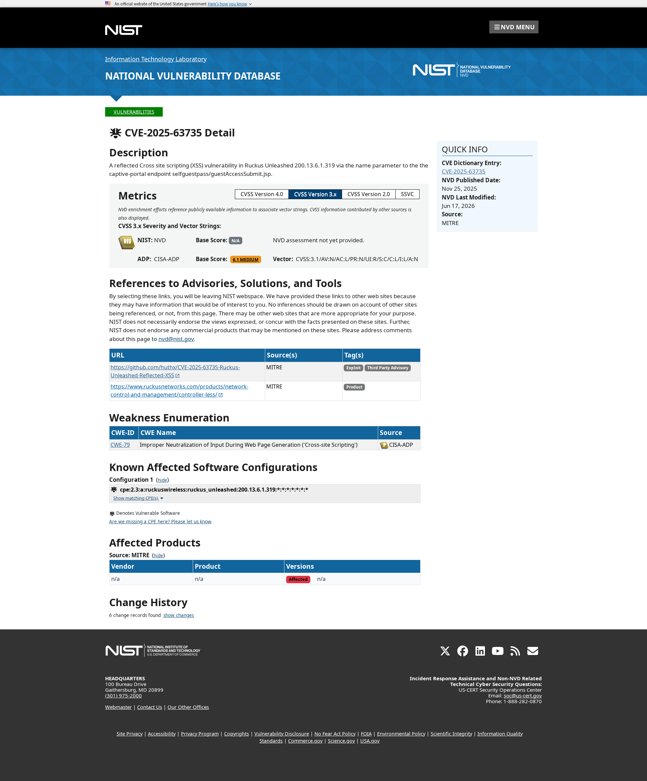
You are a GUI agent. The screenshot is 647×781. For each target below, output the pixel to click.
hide (162, 480)
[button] (513, 27)
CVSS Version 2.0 (368, 194)
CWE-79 (120, 444)
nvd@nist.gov (176, 339)
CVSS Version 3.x (315, 194)
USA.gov (369, 741)
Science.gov (341, 741)
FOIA (366, 733)
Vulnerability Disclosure (281, 733)
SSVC (407, 194)
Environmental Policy (401, 733)
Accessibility (162, 733)
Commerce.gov (305, 741)
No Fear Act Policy (335, 733)
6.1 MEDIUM (245, 259)
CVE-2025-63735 (464, 171)
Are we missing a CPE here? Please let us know (160, 522)
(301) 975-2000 (123, 695)
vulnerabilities (134, 111)
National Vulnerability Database (193, 75)
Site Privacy (130, 733)
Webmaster (118, 707)
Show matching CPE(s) (136, 498)
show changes (178, 615)
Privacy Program (200, 733)
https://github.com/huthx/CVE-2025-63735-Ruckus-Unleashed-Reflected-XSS (175, 371)
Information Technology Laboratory (156, 59)
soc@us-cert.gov (523, 695)
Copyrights (236, 733)
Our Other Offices (188, 707)
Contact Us (149, 707)
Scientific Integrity (451, 733)
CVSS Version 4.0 (262, 194)
